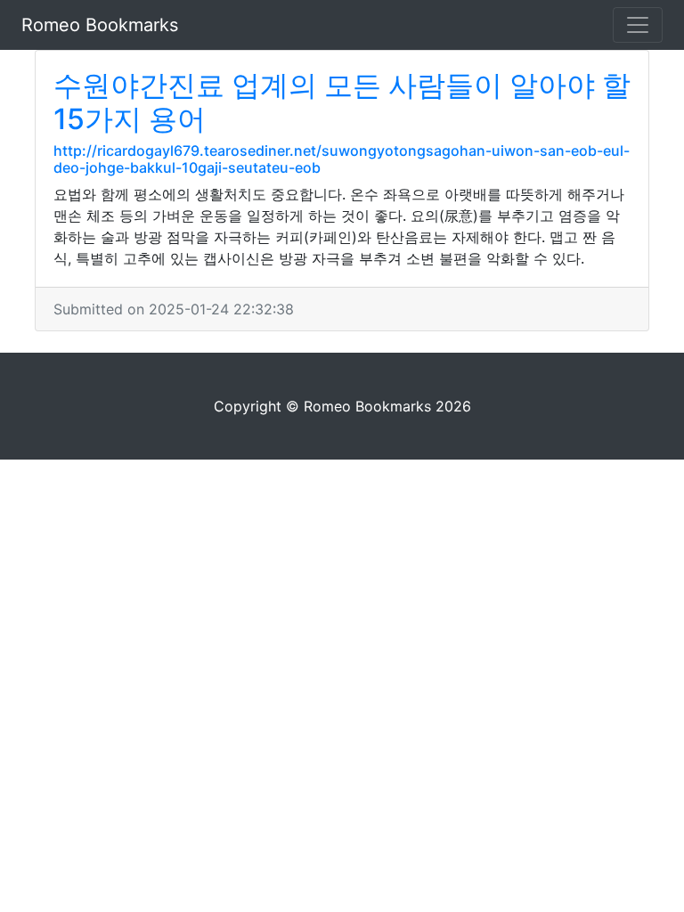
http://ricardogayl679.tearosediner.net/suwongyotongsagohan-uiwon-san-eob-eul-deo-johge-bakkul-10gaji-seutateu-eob (341, 159)
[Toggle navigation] (638, 25)
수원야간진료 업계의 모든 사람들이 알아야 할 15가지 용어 (342, 102)
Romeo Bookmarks (99, 25)
